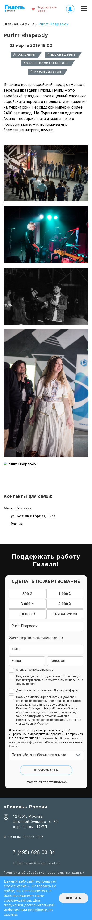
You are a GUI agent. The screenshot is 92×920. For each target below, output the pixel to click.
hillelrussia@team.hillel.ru (36, 863)
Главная (11, 24)
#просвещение (62, 54)
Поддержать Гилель (47, 9)
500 (27, 593)
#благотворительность (46, 63)
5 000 (64, 603)
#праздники (24, 54)
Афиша (28, 24)
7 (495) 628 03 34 (34, 853)
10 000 (27, 613)
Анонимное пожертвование (34, 669)
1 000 (64, 593)
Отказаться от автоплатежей (46, 782)
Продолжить (46, 770)
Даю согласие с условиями (47, 690)
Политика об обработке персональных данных (44, 872)
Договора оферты (66, 690)
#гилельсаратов (46, 71)
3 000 (27, 603)
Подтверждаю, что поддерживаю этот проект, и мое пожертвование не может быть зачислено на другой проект (49, 680)
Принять (73, 898)
